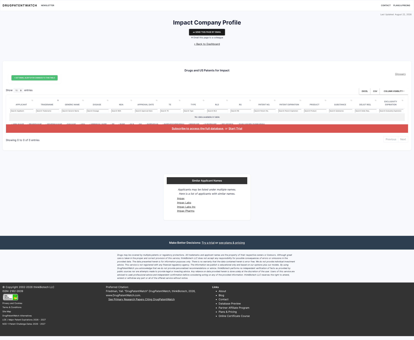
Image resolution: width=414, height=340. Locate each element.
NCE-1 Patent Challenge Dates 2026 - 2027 (23, 324)
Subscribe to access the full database (197, 128)
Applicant (21, 104)
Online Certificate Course (234, 316)
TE (170, 104)
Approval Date (145, 104)
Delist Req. (365, 104)
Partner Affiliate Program (234, 307)
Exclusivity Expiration (390, 103)
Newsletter (47, 5)
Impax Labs (184, 202)
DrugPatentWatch (20, 5)
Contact (386, 5)
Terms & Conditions (12, 307)
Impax (181, 198)
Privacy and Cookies (12, 303)
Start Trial (235, 128)
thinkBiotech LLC (43, 287)
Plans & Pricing (401, 5)
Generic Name (72, 104)
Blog (221, 295)
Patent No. (264, 104)
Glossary (400, 74)
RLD (217, 104)
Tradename (47, 104)
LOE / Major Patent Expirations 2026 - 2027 (24, 320)
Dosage (97, 104)
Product (314, 104)
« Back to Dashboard (207, 44)
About (222, 291)
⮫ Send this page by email (207, 32)
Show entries (19, 90)
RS (240, 104)
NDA (121, 104)
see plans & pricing (232, 242)
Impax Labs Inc (186, 206)
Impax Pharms (185, 210)
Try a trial (208, 242)
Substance (340, 104)
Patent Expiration (289, 104)
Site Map (6, 311)
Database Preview (230, 303)
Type (193, 104)
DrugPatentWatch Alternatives (17, 315)
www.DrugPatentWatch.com (123, 295)
